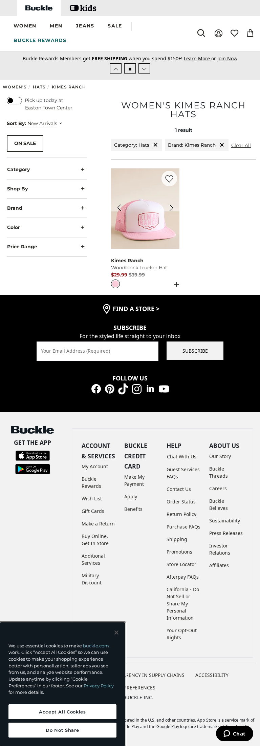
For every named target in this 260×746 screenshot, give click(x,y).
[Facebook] (96, 388)
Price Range (22, 247)
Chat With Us (181, 456)
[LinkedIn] (150, 388)
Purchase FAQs (183, 526)
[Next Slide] (144, 68)
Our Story (220, 456)
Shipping (177, 539)
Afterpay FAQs (183, 577)
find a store (136, 309)
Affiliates (219, 565)
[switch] (14, 100)
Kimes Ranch (69, 86)
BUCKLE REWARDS (40, 40)
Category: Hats (131, 145)
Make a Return (98, 523)
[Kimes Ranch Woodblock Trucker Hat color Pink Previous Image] (119, 209)
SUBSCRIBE (195, 351)
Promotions (179, 551)
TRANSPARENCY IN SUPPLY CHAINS (145, 675)
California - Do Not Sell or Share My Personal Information (183, 603)
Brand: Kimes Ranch (192, 145)
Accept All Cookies (62, 711)
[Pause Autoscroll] (130, 68)
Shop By (17, 189)
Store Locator (181, 564)
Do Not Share (62, 730)
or (200, 58)
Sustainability (224, 520)
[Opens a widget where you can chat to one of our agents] (234, 734)
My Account (95, 466)
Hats (39, 86)
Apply (130, 496)
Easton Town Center (48, 108)
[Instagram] (137, 388)
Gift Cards (93, 511)
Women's (15, 86)
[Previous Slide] (116, 68)
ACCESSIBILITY (212, 675)
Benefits (133, 509)
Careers (218, 488)
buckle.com (96, 645)
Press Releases (226, 533)
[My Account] (218, 33)
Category (18, 169)
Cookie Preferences (130, 687)
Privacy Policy (99, 685)
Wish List (92, 498)
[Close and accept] (116, 632)
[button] (25, 26)
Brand (14, 208)
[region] (62, 684)
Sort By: (16, 123)
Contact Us (179, 489)
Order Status (181, 501)
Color (13, 227)
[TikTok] (123, 388)
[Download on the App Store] (33, 455)
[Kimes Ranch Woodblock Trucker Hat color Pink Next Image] (171, 209)
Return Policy (181, 514)
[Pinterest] (109, 388)
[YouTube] (164, 388)
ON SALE (25, 143)
